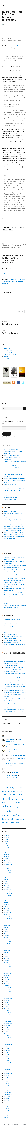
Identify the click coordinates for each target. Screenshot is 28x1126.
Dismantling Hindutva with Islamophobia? (14, 478)
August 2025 (7, 837)
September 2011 (8, 1048)
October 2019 (7, 862)
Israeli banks (12, 247)
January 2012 (7, 1040)
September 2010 (8, 1073)
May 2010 (6, 1081)
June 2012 (6, 1029)
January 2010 (7, 1090)
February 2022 (7, 850)
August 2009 (7, 1100)
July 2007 (6, 1117)
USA (15, 814)
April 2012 (6, 1033)
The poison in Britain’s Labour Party (13, 513)
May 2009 (6, 1106)
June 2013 (6, 1004)
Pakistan (18, 803)
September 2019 (8, 864)
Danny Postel (8, 352)
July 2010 (6, 1077)
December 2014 (7, 967)
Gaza (16, 791)
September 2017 (8, 898)
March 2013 (6, 1010)
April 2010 (6, 1083)
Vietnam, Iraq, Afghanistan (10, 626)
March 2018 (6, 887)
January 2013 (7, 1015)
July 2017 (6, 902)
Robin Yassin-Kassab (10, 354)
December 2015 (7, 942)
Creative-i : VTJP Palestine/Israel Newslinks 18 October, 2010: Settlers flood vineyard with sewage (13, 271)
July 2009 (6, 1102)
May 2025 (6, 839)
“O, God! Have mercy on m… (16, 769)
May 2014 (6, 981)
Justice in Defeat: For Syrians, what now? (14, 624)
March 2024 (6, 841)
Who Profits (20, 46)
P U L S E (5, 5)
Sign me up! (7, 433)
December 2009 (7, 1092)
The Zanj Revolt (15, 772)
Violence (22, 819)
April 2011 (6, 1058)
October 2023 (7, 843)
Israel (8, 245)
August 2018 (7, 877)
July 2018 (6, 879)
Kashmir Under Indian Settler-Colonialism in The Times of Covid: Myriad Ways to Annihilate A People (14, 491)
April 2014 (6, 983)
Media (21, 799)
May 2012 (6, 1031)
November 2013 (8, 994)
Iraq (21, 794)
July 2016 (6, 927)
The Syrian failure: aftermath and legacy (14, 634)
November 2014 (8, 969)
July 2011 (6, 1052)
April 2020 (6, 856)
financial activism (5, 247)
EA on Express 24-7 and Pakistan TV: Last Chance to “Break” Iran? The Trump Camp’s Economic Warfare (15, 595)
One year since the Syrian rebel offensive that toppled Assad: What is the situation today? (14, 686)
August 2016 (7, 925)
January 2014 (7, 990)
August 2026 (7, 835)
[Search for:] (12, 408)
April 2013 (6, 1008)
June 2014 (6, 979)
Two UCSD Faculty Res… (12, 775)
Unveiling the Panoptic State (11, 449)
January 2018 (7, 891)
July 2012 (6, 1027)
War (3, 822)
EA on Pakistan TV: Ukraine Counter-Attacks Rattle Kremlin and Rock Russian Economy (14, 601)
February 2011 (7, 1063)
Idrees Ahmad (8, 350)
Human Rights (13, 794)
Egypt (12, 791)
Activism (18, 244)
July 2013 (6, 1002)
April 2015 (6, 958)
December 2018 (7, 873)
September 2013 (8, 998)
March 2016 (6, 935)
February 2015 (7, 962)
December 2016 (7, 916)
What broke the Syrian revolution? (12, 640)
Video (17, 819)
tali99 (5, 244)
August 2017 (7, 900)
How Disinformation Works (11, 499)
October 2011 (7, 1046)
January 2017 (7, 914)
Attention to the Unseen (10, 511)
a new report (12, 46)
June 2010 (6, 1079)
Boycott (23, 244)
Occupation (12, 803)
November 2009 (8, 1094)
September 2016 (8, 923)
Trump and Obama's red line (11, 642)
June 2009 (6, 1104)
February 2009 (7, 1113)
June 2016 (6, 929)
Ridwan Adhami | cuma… (12, 763)
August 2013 (7, 1000)
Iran (19, 794)
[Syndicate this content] (2, 507)
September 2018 (8, 875)
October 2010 (7, 1071)
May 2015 (6, 956)
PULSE (3, 392)
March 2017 (6, 910)
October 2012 (7, 1021)
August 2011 (7, 1050)
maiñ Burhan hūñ (8, 472)
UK (14, 811)
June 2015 (6, 954)
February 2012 (7, 1038)
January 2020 (7, 858)
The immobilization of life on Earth (13, 545)
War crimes (10, 822)
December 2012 (7, 1017)
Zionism (16, 822)
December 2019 (7, 860)
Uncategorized (7, 815)
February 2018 (7, 889)
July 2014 (6, 977)
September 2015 (8, 948)
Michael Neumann (8, 616)
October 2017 (7, 896)
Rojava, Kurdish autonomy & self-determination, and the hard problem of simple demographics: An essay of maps (14, 680)
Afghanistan (15, 788)
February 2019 (7, 871)
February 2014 (7, 987)
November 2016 (8, 919)
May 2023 (6, 845)
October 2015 (7, 946)
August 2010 (7, 1075)
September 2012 (8, 1023)
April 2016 (6, 933)
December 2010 (7, 1067)
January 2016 (7, 939)
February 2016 (7, 937)
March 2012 (6, 1035)
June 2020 (6, 854)
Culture (8, 791)
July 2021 (6, 852)
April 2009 (6, 1109)
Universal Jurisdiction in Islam (11, 455)
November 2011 (8, 1044)
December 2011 (7, 1042)
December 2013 (7, 992)
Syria (11, 811)
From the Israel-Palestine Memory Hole (14, 466)
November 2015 (8, 944)
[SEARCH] (24, 408)
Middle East (5, 803)
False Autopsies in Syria (9, 628)
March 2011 (6, 1061)
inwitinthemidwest (10, 739)
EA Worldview (7, 553)
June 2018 (6, 881)
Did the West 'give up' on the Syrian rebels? (14, 644)
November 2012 (8, 1019)
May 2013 (6, 1006)
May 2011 (6, 1056)
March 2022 (6, 848)
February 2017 (7, 912)
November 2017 (8, 893)
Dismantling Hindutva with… (18, 755)
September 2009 (8, 1098)
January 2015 (7, 964)
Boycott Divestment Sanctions (19, 245)
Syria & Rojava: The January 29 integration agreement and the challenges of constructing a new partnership (14, 663)
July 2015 (6, 952)
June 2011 (6, 1054)
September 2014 (8, 973)
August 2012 (7, 1025)
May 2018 (6, 883)
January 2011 (7, 1065)
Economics (4, 245)
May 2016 (6, 931)
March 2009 (6, 1111)
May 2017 (6, 906)
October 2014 (7, 971)
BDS (21, 244)
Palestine (7, 806)
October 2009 (7, 1096)
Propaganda (17, 807)
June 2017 (6, 904)
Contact (6, 356)
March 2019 (6, 868)
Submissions (7, 358)
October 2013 (7, 996)
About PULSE (7, 348)
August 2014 (7, 975)
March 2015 (6, 960)
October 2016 (7, 921)
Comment (20, 311)
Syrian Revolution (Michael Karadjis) (14, 653)
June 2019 (6, 866)
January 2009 (7, 1115)
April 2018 (6, 885)
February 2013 (7, 1012)
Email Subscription (7, 417)
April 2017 (6, 908)
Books (4, 791)
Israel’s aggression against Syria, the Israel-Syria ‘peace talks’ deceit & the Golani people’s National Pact (13, 705)
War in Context (8, 507)
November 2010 (8, 1069)
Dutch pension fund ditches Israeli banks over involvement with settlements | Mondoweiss (13, 281)
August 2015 (7, 950)
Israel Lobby (14, 799)
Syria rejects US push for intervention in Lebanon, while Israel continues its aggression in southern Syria (14, 669)
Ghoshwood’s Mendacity (19, 736)
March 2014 (6, 985)
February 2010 (7, 1088)
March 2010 (6, 1086)
